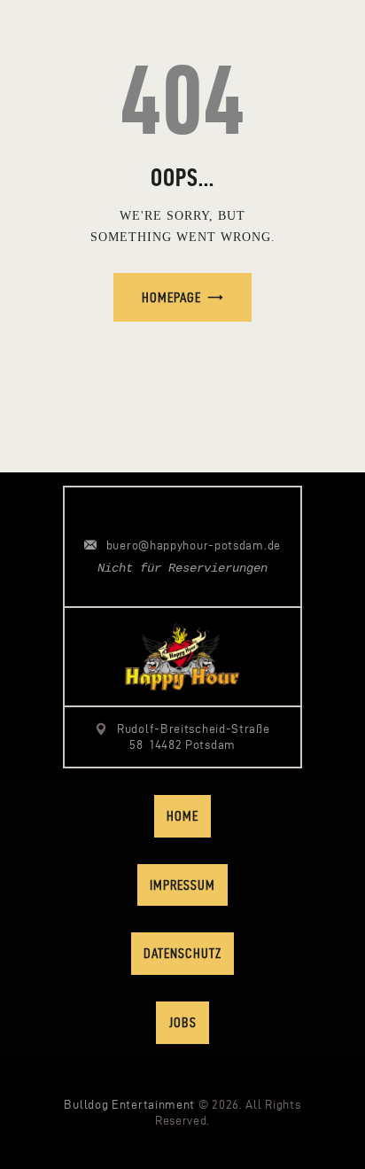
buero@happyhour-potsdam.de (193, 545)
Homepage (171, 297)
